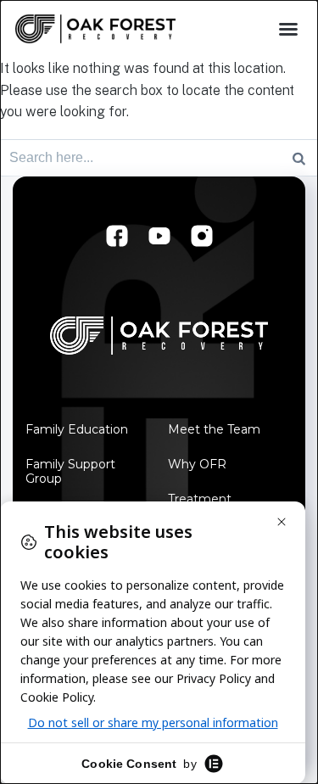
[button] (288, 29)
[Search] (299, 157)
